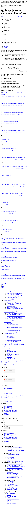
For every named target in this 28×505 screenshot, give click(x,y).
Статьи (5, 413)
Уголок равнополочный (13, 354)
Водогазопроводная (12, 307)
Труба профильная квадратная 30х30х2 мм (11, 114)
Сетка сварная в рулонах (13, 324)
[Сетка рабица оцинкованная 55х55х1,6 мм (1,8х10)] (14, 94)
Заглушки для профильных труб (15, 308)
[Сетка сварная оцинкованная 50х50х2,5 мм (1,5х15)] (14, 239)
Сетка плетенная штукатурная (14, 327)
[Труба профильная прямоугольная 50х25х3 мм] (13, 275)
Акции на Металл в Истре (10, 411)
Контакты (6, 414)
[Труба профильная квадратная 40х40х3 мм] (12, 16)
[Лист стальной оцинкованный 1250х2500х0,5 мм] (14, 248)
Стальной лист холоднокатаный (15, 318)
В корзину (6, 43)
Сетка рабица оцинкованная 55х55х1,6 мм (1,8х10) (14, 96)
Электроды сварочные (12, 341)
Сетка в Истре (7, 322)
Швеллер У (9, 355)
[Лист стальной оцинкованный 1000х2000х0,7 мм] (14, 166)
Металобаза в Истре (9, 409)
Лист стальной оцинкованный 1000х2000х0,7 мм (13, 168)
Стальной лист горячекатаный (14, 317)
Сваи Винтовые (11, 348)
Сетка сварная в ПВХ (12, 326)
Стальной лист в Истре (9, 312)
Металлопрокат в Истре (10, 407)
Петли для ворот (11, 337)
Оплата (5, 47)
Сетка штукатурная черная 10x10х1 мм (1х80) (12, 159)
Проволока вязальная (12, 297)
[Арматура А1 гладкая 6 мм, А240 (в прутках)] (13, 130)
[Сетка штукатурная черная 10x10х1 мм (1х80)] (13, 157)
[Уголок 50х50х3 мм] (6, 229)
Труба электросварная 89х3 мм (8, 260)
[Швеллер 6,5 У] (5, 202)
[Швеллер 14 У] (5, 139)
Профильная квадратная (13, 302)
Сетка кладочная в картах (13, 330)
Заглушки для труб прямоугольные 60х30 (11, 195)
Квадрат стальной (11, 351)
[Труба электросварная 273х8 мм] (9, 220)
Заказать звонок (8, 399)
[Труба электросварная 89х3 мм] (9, 257)
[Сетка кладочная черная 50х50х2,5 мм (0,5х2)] (13, 184)
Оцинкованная (10, 304)
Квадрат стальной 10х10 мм (8, 150)
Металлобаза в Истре (9, 406)
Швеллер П (9, 357)
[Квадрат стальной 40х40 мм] (8, 211)
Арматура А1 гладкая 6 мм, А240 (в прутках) (12, 132)
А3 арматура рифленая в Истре (14, 293)
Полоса (8, 353)
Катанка (9, 350)
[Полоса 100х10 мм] (6, 175)
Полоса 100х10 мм (5, 177)
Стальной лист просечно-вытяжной (16, 316)
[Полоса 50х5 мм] (5, 266)
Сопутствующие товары (13, 342)
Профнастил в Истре (9, 333)
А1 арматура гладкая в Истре (14, 294)
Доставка (6, 46)
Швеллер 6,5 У (4, 204)
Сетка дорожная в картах (13, 328)
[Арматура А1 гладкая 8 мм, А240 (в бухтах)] (12, 103)
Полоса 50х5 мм (5, 269)
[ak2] (2, 286)
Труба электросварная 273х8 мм (9, 222)
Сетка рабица (10, 323)
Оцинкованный (11, 334)
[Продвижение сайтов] (10, 364)
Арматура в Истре (8, 291)
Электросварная (11, 306)
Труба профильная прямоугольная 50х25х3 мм (12, 278)
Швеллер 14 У (4, 141)
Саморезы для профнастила (14, 340)
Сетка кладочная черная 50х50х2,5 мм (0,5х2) (12, 186)
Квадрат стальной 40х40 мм (8, 213)
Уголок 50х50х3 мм (6, 231)
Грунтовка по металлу (12, 338)
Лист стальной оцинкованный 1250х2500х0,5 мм (13, 251)
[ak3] (2, 287)
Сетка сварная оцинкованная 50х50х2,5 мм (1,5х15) (14, 242)
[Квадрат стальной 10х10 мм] (8, 148)
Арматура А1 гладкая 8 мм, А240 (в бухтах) (12, 105)
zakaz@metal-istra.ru (9, 388)
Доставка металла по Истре (11, 410)
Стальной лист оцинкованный (14, 313)
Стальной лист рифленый (13, 314)
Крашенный (10, 336)
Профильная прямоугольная (14, 303)
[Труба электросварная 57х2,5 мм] (9, 121)
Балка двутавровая (11, 358)
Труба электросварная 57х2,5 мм (9, 123)
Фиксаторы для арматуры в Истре (15, 296)
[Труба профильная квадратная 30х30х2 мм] (12, 112)
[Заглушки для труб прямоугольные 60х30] (12, 193)
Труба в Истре (7, 300)
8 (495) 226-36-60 (8, 393)
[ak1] (2, 284)
